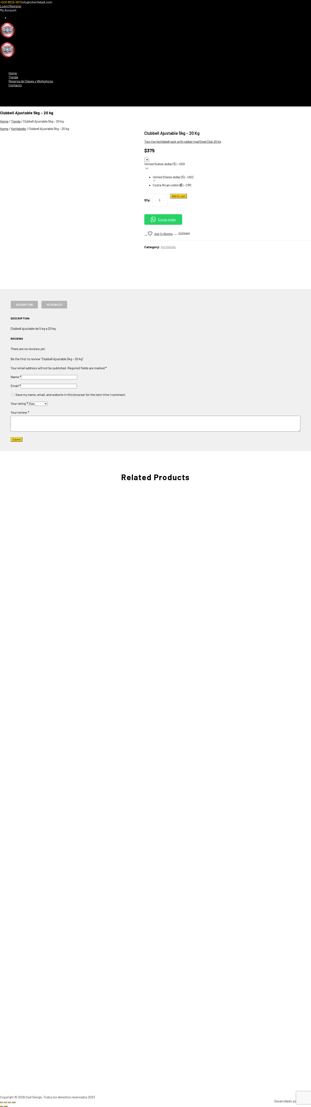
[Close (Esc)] (13, 1102)
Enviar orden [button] (167, 219)
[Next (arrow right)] (5, 1106)
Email (16, 386)
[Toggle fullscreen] (5, 1102)
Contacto (15, 85)
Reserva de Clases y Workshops (30, 81)
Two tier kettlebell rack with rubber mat (171, 141)
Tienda (13, 77)
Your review (20, 412)
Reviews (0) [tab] (54, 304)
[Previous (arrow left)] (1, 1106)
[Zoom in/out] (1, 1102)
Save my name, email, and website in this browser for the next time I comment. (70, 395)
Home (12, 73)
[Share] (9, 1102)
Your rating (19, 403)
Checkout (15, 17)
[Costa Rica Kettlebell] (7, 36)
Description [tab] (24, 304)
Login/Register (10, 6)
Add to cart (178, 196)
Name (16, 377)
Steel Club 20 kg (210, 141)
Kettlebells (18, 129)
